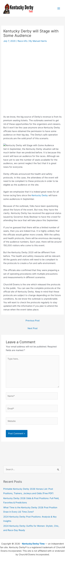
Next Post (33, 328)
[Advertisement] (32, 77)
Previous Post (33, 320)
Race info (22, 41)
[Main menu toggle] (59, 8)
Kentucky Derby (40, 195)
